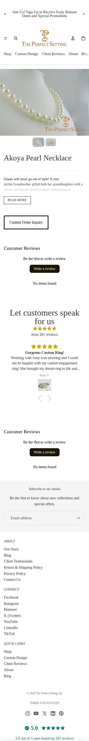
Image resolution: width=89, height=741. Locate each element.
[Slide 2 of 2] (51, 142)
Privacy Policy (15, 573)
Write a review (45, 269)
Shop (7, 54)
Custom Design (26, 54)
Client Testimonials (18, 561)
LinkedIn (11, 628)
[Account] (73, 38)
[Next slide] (84, 14)
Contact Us (12, 579)
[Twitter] (44, 713)
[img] (44, 329)
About (73, 54)
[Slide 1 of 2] (38, 142)
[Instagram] (28, 713)
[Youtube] (36, 713)
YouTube (11, 622)
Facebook (11, 597)
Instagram (11, 603)
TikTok (9, 634)
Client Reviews (53, 54)
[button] (40, 398)
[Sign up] (78, 518)
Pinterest (10, 609)
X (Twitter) (12, 615)
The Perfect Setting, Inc (49, 693)
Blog (85, 54)
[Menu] (5, 38)
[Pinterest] (61, 713)
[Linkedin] (53, 713)
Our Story (11, 549)
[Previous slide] (5, 14)
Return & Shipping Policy (23, 567)
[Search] (15, 38)
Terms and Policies (44, 703)
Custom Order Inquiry (26, 222)
